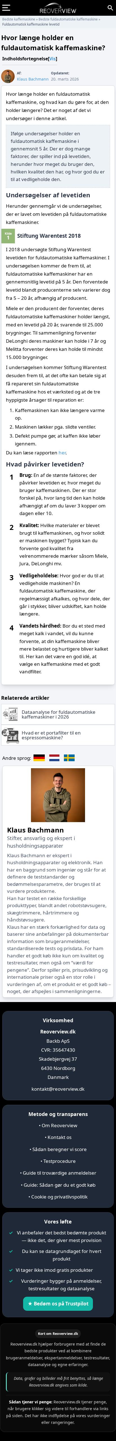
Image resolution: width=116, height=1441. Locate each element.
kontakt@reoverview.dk (58, 1089)
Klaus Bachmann (35, 829)
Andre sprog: (16, 758)
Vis (52, 59)
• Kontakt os (58, 1137)
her (62, 452)
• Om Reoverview (58, 1125)
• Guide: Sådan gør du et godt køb (58, 1185)
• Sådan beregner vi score (58, 1149)
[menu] (8, 8)
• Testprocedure (58, 1161)
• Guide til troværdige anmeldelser (58, 1173)
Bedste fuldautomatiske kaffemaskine (68, 19)
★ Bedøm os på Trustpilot (58, 1303)
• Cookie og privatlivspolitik (58, 1196)
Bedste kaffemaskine (18, 19)
